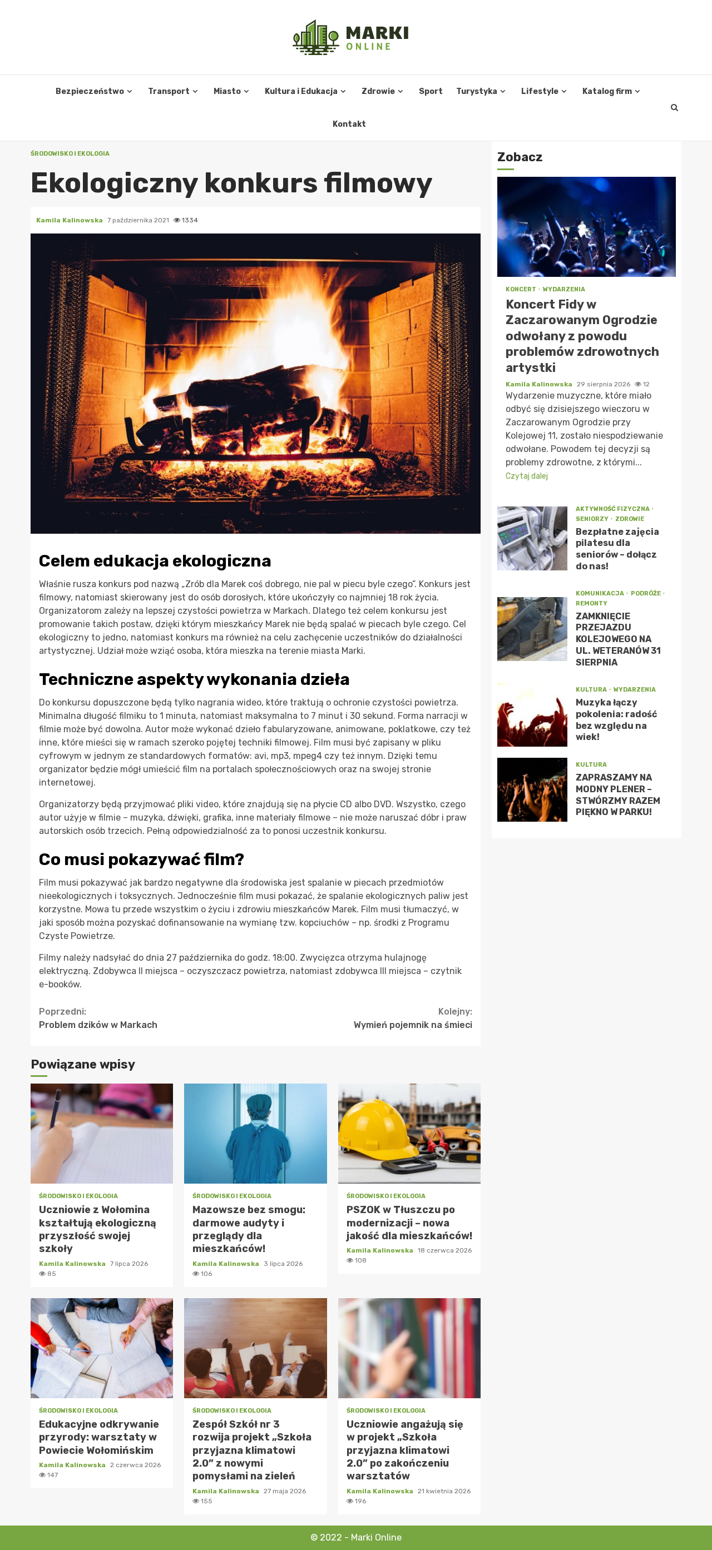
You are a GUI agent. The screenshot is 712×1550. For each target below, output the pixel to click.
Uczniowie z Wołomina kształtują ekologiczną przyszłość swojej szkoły (102, 1134)
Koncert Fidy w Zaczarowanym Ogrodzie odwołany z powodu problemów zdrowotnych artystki (586, 227)
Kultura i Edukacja (301, 91)
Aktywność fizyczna (613, 509)
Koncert (521, 289)
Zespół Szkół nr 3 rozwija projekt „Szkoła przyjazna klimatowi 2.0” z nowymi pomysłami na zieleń (255, 1348)
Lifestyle (539, 91)
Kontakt (349, 124)
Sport (431, 91)
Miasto (227, 91)
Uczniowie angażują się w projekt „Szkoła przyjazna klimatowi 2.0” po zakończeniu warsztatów (409, 1348)
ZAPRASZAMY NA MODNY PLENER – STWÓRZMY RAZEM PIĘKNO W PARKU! (532, 790)
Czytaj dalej (527, 476)
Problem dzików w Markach (98, 1018)
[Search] (674, 107)
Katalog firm (607, 91)
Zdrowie (378, 91)
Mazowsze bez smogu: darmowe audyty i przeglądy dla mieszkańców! (255, 1134)
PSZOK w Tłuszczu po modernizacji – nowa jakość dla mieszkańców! (409, 1134)
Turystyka (476, 91)
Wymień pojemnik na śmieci (413, 1018)
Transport (169, 91)
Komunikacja (600, 593)
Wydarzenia (564, 289)
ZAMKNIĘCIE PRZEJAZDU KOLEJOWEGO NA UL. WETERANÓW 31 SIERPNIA (532, 629)
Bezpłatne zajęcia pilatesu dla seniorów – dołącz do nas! (532, 538)
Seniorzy (593, 519)
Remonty (591, 603)
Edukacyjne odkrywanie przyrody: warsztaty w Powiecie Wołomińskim (102, 1348)
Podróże (646, 593)
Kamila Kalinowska (70, 220)
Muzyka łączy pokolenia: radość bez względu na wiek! (532, 715)
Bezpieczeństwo (90, 91)
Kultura (592, 690)
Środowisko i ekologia (70, 154)
